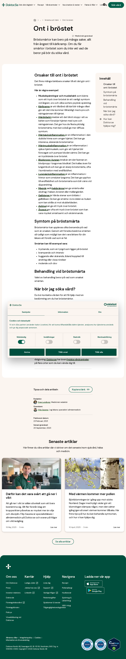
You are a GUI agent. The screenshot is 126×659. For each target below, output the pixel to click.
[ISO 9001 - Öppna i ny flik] (87, 644)
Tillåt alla (99, 352)
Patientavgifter (49, 597)
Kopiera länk (78, 389)
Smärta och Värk (52, 20)
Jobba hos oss (31, 588)
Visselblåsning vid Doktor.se (13, 618)
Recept (65, 583)
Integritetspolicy (26, 638)
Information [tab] (63, 312)
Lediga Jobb (30, 583)
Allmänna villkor (11, 638)
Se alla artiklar (63, 541)
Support (46, 588)
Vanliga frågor (49, 592)
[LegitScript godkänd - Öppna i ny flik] (114, 644)
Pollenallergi (67, 588)
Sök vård (116, 4)
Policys (9, 612)
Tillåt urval (63, 352)
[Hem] (34, 20)
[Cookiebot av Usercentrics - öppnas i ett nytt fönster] (106, 305)
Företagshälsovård (14, 602)
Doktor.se (52, 359)
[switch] (49, 342)
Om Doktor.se (11, 583)
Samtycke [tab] (26, 312)
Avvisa (27, 352)
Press (8, 588)
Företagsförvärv (12, 607)
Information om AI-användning (17, 640)
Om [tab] (99, 312)
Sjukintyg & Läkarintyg (67, 599)
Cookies (38, 638)
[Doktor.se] (10, 4)
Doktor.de (10, 597)
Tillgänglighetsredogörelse (52, 607)
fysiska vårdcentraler (78, 359)
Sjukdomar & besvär (51, 602)
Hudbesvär (66, 592)
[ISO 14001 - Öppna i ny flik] (100, 644)
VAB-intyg (66, 605)
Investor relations (13, 592)
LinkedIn (28, 592)
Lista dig (46, 583)
